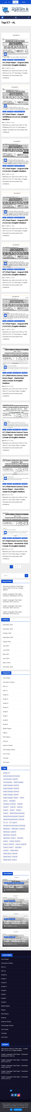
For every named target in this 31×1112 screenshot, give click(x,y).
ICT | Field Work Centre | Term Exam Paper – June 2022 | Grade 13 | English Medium (15, 489)
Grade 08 (12, 807)
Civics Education (7, 782)
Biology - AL (6, 773)
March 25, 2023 (8, 386)
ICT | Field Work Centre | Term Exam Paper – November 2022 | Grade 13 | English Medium (15, 435)
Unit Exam (6, 762)
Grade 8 (5, 720)
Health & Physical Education (17, 813)
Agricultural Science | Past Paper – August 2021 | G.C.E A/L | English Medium (14, 588)
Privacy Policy (17, 1109)
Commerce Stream (8, 682)
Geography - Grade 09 (9, 804)
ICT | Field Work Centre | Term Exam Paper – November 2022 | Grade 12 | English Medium (15, 543)
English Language (18, 782)
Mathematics (6, 828)
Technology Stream (19, 59)
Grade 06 (19, 804)
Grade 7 (5, 716)
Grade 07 (5, 807)
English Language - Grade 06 (11, 785)
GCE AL (4, 59)
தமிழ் (6, 2)
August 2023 (7, 641)
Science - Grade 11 (8, 847)
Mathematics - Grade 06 (18, 828)
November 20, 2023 (11, 908)
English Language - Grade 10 (10, 794)
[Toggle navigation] (16, 17)
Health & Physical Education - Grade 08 (13, 819)
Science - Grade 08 (8, 844)
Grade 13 (9, 372)
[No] (29, 1107)
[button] (28, 17)
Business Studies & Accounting (11, 776)
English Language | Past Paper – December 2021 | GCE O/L (15, 923)
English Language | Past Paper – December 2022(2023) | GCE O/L (15, 905)
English (15, 2)
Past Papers (10, 59)
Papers (5, 733)
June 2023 (6, 650)
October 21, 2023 (9, 68)
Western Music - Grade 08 (10, 853)
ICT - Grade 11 (13, 822)
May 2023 (6, 654)
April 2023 (6, 658)
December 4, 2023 (10, 890)
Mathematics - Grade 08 (9, 831)
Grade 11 (5, 699)
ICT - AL (5, 822)
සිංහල (9, 2)
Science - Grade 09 (21, 844)
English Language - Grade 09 (11, 791)
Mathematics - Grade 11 (9, 838)
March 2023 (6, 662)
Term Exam (24, 372)
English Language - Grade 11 (10, 797)
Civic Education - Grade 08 (10, 779)
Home (23, 2)
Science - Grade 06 (15, 841)
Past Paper (20, 838)
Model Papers (7, 728)
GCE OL (5, 690)
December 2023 (8, 625)
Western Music (14, 850)
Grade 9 (5, 724)
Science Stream (16, 372)
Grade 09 (19, 807)
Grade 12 (9, 538)
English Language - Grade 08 (11, 788)
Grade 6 (5, 711)
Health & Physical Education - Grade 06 (13, 816)
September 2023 (8, 637)
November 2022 (8, 667)
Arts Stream (6, 678)
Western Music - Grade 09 (10, 856)
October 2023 (7, 633)
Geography (12, 800)
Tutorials (5, 758)
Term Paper (18, 847)
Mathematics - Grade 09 (9, 835)
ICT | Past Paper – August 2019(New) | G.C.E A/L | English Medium (15, 117)
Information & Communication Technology (14, 825)
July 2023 (6, 646)
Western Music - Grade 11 (10, 859)
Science (5, 741)
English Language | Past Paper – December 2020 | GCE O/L (15, 941)
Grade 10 (5, 695)
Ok (11, 1109)
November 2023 (8, 629)
